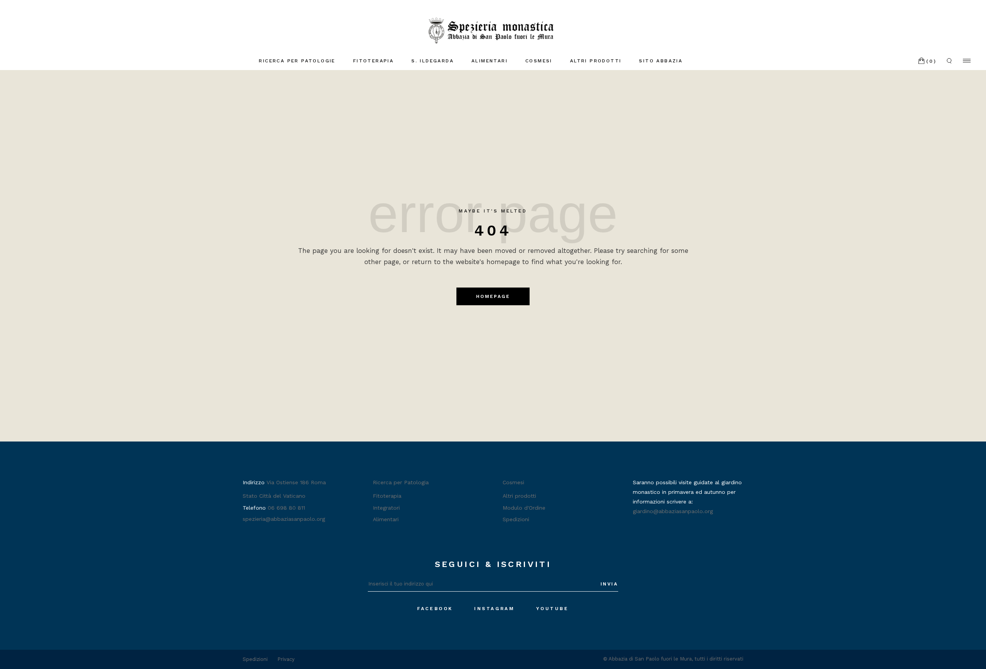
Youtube (552, 608)
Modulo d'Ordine (524, 508)
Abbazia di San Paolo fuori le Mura (650, 659)
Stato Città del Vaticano (274, 496)
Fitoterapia (387, 496)
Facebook (435, 608)
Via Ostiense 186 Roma (296, 482)
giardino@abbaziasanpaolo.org (673, 511)
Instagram (494, 608)
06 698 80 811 (286, 508)
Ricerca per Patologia (401, 482)
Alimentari (386, 519)
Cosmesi (513, 482)
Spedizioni (516, 519)
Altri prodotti (519, 496)
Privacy (286, 659)
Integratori (386, 508)
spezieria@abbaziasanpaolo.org (284, 519)
